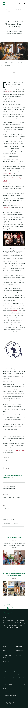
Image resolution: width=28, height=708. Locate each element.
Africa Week (8, 92)
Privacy (4, 688)
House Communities (9, 519)
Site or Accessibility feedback (9, 695)
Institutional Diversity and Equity (12, 514)
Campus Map (6, 661)
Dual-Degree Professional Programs (11, 671)
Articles (14, 18)
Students (6, 508)
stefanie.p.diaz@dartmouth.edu (9, 488)
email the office (19, 450)
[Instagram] (10, 703)
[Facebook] (3, 703)
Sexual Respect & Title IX (7, 656)
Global (18, 497)
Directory (5, 650)
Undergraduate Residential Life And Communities (14, 677)
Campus (5, 497)
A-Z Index (5, 691)
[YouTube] (13, 703)
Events (11, 497)
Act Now (6, 631)
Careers (18, 641)
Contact (4, 641)
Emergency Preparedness (19, 645)
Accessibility (19, 655)
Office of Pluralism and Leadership (11, 524)
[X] (7, 703)
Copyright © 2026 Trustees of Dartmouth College (14, 684)
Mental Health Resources (19, 651)
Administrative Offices (6, 645)
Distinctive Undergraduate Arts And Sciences (13, 674)
